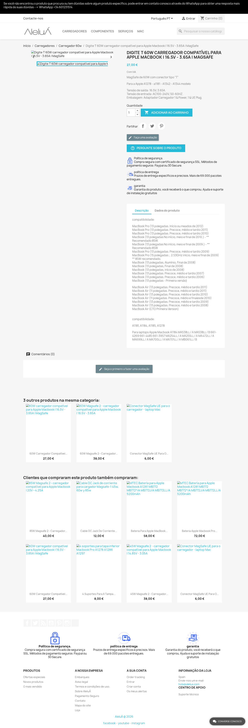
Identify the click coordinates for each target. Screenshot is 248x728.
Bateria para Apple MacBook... (149, 531)
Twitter (35, 623)
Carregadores (74, 31)
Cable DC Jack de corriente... (98, 531)
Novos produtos (33, 682)
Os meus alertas (137, 691)
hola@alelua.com (188, 684)
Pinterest (161, 126)
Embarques (82, 677)
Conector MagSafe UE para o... (149, 453)
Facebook (27, 623)
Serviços (125, 31)
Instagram (67, 623)
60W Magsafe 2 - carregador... (99, 453)
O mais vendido (32, 686)
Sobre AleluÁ (83, 691)
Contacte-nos (33, 18)
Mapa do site (83, 705)
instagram (138, 723)
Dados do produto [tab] (167, 210)
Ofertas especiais (34, 677)
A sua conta (137, 671)
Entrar (131, 682)
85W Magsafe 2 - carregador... (48, 531)
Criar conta (134, 686)
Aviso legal (81, 682)
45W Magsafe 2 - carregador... (149, 594)
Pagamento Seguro (87, 696)
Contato (80, 700)
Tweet (152, 126)
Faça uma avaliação (145, 137)
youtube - (124, 723)
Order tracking (136, 677)
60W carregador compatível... (48, 453)
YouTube (51, 623)
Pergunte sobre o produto (156, 148)
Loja (77, 710)
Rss (43, 623)
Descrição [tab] (142, 210)
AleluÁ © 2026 (124, 717)
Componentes (102, 31)
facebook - (110, 723)
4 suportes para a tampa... (98, 594)
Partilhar (143, 126)
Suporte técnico (188, 694)
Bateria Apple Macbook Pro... (199, 531)
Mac (140, 31)
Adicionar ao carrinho (167, 112)
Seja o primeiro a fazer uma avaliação (126, 369)
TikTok (75, 623)
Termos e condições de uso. (92, 686)
